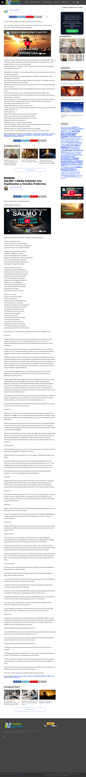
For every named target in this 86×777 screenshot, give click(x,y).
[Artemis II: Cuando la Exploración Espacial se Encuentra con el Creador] (47, 158)
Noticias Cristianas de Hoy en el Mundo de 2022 (72, 155)
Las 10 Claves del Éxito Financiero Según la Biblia (29, 160)
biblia (73, 130)
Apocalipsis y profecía (66, 130)
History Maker (20, 773)
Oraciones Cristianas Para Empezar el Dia (70, 159)
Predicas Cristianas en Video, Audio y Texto (72, 164)
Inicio (26, 2)
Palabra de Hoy (35, 2)
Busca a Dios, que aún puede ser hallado (45, 702)
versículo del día (70, 177)
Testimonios (65, 2)
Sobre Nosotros (57, 775)
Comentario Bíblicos (40, 676)
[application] (72, 193)
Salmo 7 (11, 677)
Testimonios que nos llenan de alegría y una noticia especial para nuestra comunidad (11, 162)
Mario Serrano (70, 149)
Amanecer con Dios (76, 129)
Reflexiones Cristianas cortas (13, 136)
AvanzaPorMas (16, 10)
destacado (75, 131)
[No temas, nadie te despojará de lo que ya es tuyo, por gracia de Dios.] (12, 699)
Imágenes (66, 775)
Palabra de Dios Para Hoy (72, 162)
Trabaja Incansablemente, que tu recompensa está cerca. (30, 702)
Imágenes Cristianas (74, 142)
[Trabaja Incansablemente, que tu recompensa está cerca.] (30, 699)
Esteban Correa (68, 136)
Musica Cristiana (75, 153)
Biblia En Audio (18, 676)
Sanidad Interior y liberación (68, 173)
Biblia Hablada (28, 676)
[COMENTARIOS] (46, 16)
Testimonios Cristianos (68, 175)
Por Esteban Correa (16, 187)
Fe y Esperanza (76, 138)
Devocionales (47, 2)
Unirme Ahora (72, 31)
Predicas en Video (69, 167)
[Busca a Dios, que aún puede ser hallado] (47, 699)
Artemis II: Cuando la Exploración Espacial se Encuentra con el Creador (47, 161)
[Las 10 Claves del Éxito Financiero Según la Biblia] (30, 158)
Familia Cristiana (69, 138)
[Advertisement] (23, 754)
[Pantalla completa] (81, 198)
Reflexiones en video (74, 172)
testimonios (77, 173)
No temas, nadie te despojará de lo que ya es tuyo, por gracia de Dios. (11, 702)
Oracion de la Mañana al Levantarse (28, 135)
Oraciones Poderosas (68, 161)
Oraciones (75, 2)
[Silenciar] (78, 198)
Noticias (56, 2)
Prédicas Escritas (46, 135)
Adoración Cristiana (66, 127)
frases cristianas (65, 139)
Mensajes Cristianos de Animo (72, 151)
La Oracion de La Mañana (41, 133)
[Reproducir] (63, 198)
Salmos (17, 677)
